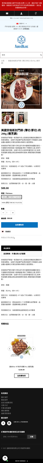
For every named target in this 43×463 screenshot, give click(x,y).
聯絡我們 (4, 400)
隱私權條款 (5, 411)
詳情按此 (26, 29)
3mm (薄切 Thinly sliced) (11, 197)
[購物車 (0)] (36, 13)
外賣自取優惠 (6, 408)
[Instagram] (9, 423)
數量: (3, 209)
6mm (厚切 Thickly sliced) (12, 202)
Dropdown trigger (21, 13)
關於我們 (4, 397)
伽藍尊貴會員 (6, 413)
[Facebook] (14, 238)
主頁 (2, 61)
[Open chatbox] (5, 458)
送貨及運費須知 (7, 403)
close (41, 3)
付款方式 (4, 405)
